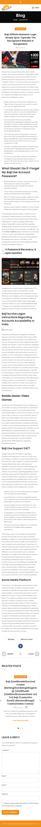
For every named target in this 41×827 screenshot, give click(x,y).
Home (15, 20)
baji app (11, 639)
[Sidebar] (3, 251)
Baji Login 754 (20, 677)
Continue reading (20, 720)
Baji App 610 (24, 20)
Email (4, 785)
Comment (6, 750)
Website (5, 794)
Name (4, 776)
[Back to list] (20, 654)
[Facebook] (20, 2)
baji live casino (27, 639)
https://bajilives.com (13, 232)
